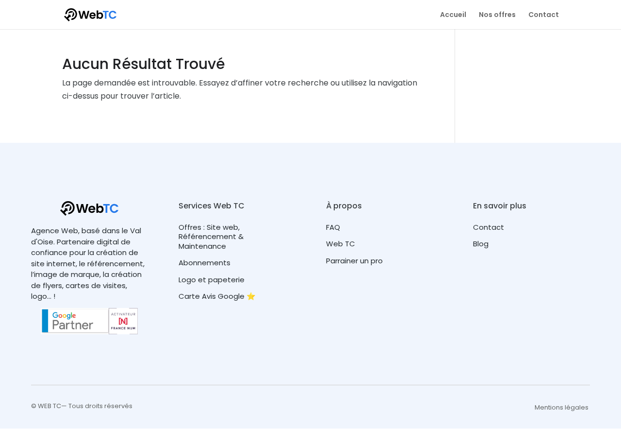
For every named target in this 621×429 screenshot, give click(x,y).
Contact (543, 15)
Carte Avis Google (212, 296)
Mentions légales (561, 407)
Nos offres (497, 15)
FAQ (333, 227)
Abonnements (204, 262)
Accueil (453, 15)
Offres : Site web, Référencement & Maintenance (211, 236)
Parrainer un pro (354, 261)
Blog (481, 244)
